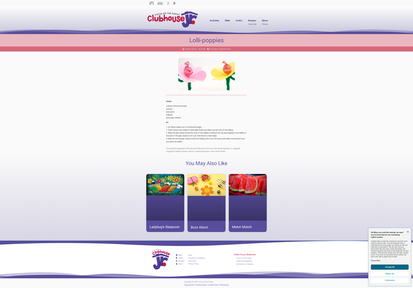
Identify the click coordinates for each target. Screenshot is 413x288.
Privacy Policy (200, 285)
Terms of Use (189, 285)
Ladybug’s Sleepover (164, 227)
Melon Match (242, 227)
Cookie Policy (213, 285)
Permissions (224, 285)
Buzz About (199, 227)
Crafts (203, 49)
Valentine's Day (225, 49)
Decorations (214, 49)
